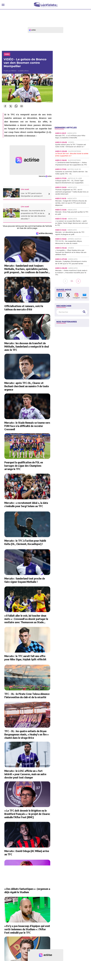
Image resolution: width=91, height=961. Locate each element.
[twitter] (11, 106)
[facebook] (5, 106)
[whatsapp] (16, 106)
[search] (84, 311)
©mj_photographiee (46, 75)
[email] (21, 106)
